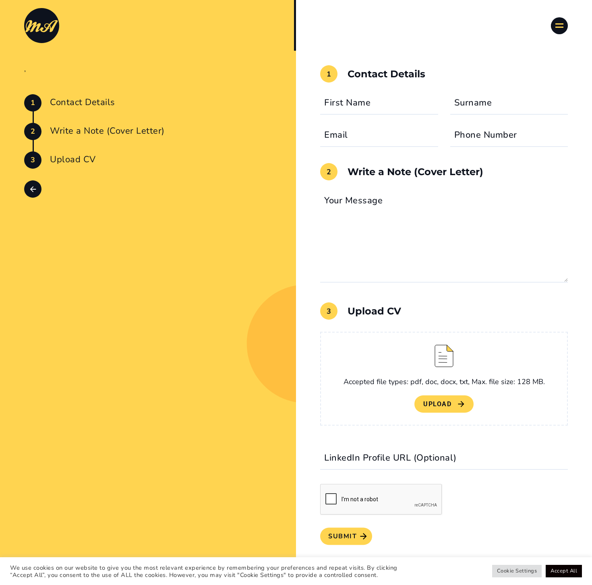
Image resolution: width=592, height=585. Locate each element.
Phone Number (485, 135)
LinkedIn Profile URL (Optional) (390, 458)
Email (336, 135)
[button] (32, 189)
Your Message (353, 200)
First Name (347, 103)
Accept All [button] (564, 571)
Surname (473, 103)
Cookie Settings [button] (517, 571)
